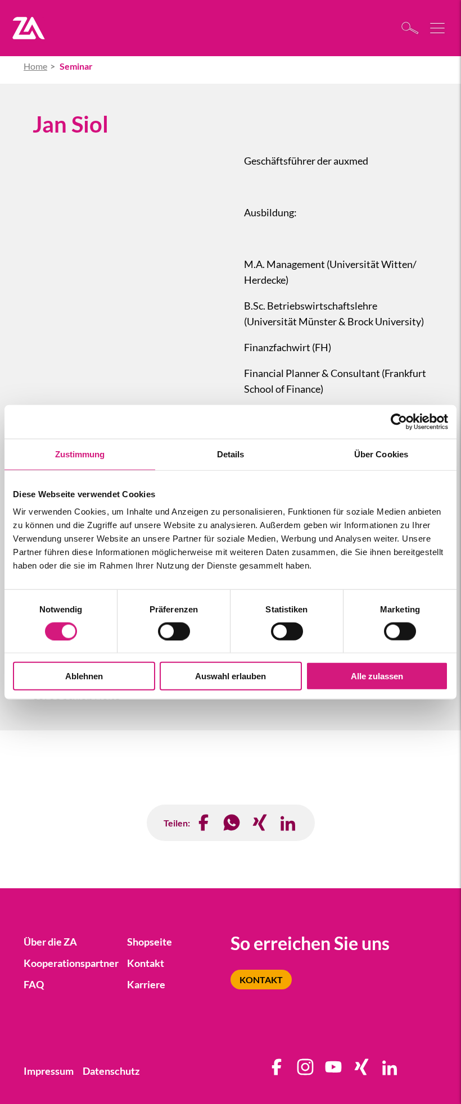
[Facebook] (204, 823)
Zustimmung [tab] (80, 453)
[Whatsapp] (232, 823)
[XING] (260, 823)
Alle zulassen (377, 676)
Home (35, 66)
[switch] (174, 631)
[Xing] (362, 1071)
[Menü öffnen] (438, 28)
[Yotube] (334, 1071)
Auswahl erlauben (230, 676)
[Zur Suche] (412, 28)
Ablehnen (84, 676)
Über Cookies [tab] (381, 453)
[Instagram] (305, 1071)
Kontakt (261, 979)
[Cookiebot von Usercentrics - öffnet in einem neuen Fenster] (399, 421)
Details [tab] (231, 453)
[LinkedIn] (288, 823)
